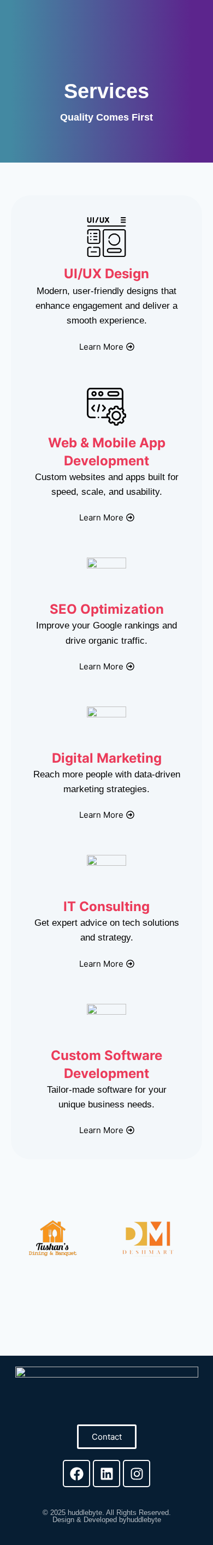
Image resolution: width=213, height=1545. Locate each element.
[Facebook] (76, 1473)
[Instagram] (136, 1473)
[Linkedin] (106, 1473)
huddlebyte (85, 1512)
